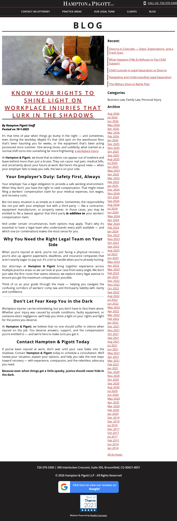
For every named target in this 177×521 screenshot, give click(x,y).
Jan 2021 (113, 368)
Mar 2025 (114, 178)
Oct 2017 (113, 433)
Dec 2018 (113, 421)
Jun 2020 (113, 395)
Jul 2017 (113, 437)
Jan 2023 (113, 277)
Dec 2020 (113, 372)
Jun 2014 (113, 444)
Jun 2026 (113, 121)
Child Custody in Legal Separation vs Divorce (138, 70)
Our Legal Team (104, 11)
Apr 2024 (113, 220)
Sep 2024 (113, 201)
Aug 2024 (113, 205)
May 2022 (114, 307)
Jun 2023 (113, 258)
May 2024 (114, 216)
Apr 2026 (113, 129)
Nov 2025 (114, 148)
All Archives (115, 455)
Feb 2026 (113, 136)
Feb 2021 (113, 364)
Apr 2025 (113, 174)
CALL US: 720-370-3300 (162, 3)
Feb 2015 (113, 440)
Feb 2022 (113, 319)
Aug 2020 (113, 387)
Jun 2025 (113, 167)
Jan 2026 (113, 140)
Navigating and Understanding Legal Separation (140, 77)
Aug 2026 (113, 114)
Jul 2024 (113, 209)
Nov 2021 (114, 330)
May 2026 (114, 125)
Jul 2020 (113, 391)
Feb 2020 (113, 410)
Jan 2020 (113, 414)
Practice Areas (72, 11)
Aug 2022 (113, 296)
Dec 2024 (113, 190)
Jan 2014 (113, 448)
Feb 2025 (113, 182)
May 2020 (114, 399)
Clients (132, 11)
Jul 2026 (113, 117)
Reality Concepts (98, 515)
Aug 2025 (113, 159)
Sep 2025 (113, 155)
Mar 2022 (114, 315)
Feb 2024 (113, 228)
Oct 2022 (113, 288)
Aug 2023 (113, 250)
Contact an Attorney (35, 11)
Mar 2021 (114, 361)
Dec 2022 (113, 281)
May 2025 (114, 171)
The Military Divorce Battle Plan (129, 84)
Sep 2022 (113, 292)
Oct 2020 (113, 380)
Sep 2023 (113, 247)
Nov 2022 (114, 285)
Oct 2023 (113, 243)
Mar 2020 (114, 406)
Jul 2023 (113, 254)
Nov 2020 (114, 376)
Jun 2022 (113, 304)
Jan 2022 (113, 323)
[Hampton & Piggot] (88, 3)
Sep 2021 (113, 338)
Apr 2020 (113, 402)
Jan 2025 (113, 186)
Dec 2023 (113, 235)
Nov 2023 (114, 239)
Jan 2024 (113, 231)
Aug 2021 (113, 342)
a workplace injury (87, 151)
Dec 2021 (113, 326)
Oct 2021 (113, 334)
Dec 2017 (113, 429)
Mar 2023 (114, 269)
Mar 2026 (114, 133)
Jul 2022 (113, 300)
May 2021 (114, 353)
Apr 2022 (113, 311)
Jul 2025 (113, 163)
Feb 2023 (113, 273)
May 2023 (114, 262)
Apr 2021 (113, 357)
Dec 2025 (113, 144)
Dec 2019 (113, 418)
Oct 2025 (113, 152)
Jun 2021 (113, 349)
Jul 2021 (113, 345)
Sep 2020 (113, 383)
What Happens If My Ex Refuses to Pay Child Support (137, 61)
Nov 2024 (114, 193)
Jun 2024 (113, 212)
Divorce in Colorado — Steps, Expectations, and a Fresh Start (141, 51)
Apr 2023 (113, 266)
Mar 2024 (114, 224)
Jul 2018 (113, 425)
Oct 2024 (113, 197)
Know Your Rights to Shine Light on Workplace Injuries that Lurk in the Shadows (53, 104)
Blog (152, 11)
